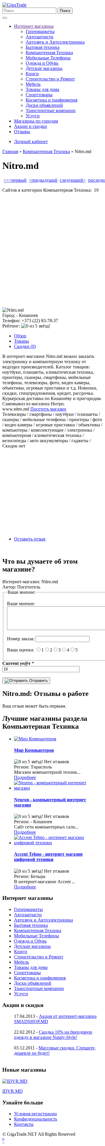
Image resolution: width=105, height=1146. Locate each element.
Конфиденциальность (35, 1118)
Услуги (33, 115)
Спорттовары (39, 94)
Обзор (20, 335)
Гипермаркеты (40, 31)
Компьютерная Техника (49, 52)
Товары (21, 341)
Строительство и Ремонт (50, 78)
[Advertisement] (52, 250)
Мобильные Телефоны (48, 57)
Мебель (33, 84)
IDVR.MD (12, 1091)
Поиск (65, 10)
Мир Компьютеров (34, 750)
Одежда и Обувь (42, 63)
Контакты (24, 1124)
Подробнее (25, 777)
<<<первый (15, 180)
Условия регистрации (35, 1113)
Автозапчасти (39, 36)
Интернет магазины (34, 26)
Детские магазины (44, 68)
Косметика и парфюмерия (51, 99)
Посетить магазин (48, 408)
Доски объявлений (44, 105)
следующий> (73, 180)
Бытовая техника (43, 47)
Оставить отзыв (30, 538)
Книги (32, 73)
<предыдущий (43, 180)
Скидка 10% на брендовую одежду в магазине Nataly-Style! (53, 1035)
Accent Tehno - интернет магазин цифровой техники (48, 857)
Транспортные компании (51, 110)
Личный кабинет (31, 141)
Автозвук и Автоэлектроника (55, 42)
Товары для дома (42, 89)
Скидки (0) (25, 346)
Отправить (38, 680)
